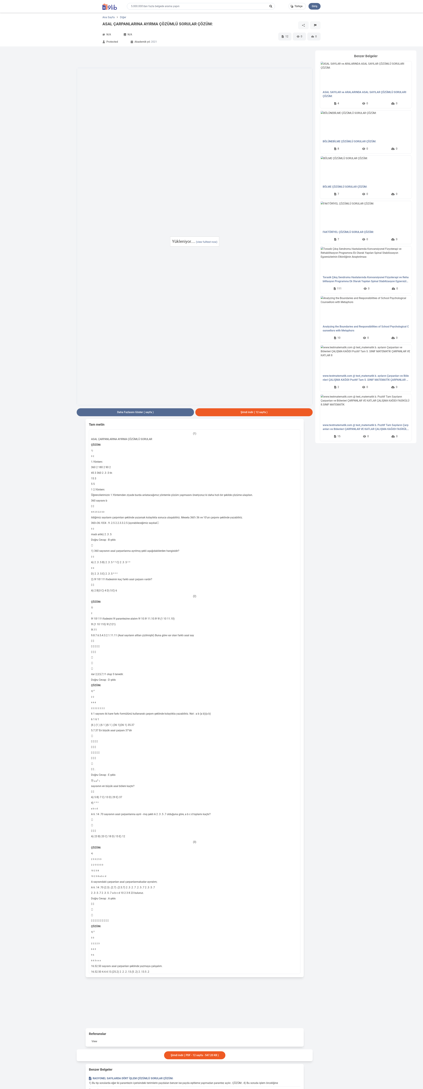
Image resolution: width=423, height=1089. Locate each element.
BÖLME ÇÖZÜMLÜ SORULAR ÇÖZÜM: (345, 186)
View (94, 1041)
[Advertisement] (40, 100)
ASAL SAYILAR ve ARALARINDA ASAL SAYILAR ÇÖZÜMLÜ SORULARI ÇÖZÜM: (364, 94)
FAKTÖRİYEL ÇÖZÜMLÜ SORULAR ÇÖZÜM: (348, 232)
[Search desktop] (271, 6)
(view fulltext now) (206, 241)
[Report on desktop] (315, 25)
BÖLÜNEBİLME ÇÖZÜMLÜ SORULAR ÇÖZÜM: (349, 141)
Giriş (314, 6)
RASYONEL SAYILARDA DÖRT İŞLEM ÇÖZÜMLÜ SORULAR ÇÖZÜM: (133, 1078)
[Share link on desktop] (303, 25)
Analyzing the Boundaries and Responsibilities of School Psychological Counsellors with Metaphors (366, 328)
